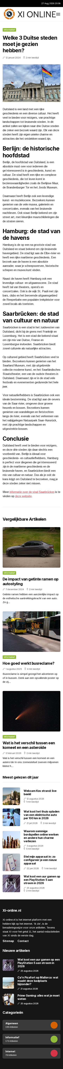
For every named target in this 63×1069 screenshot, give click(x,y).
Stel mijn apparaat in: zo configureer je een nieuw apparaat (40, 860)
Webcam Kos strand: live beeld (40, 792)
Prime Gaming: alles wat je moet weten (39, 997)
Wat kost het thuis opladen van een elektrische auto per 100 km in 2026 (41, 815)
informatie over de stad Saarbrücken (32, 491)
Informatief (9, 29)
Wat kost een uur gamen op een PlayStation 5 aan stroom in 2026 (42, 880)
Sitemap (8, 941)
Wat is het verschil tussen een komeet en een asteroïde (29, 745)
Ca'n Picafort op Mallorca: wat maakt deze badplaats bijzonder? (38, 981)
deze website (23, 496)
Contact (23, 941)
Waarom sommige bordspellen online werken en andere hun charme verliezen (41, 836)
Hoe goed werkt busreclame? (28, 663)
